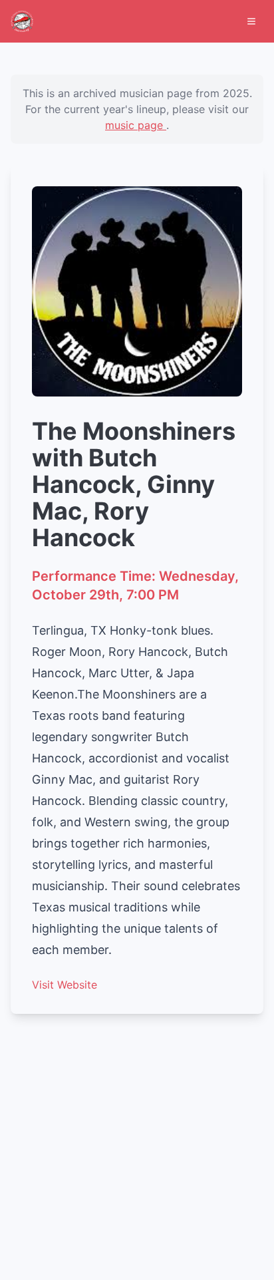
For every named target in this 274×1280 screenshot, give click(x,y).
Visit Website (64, 984)
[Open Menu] (251, 21)
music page (135, 125)
